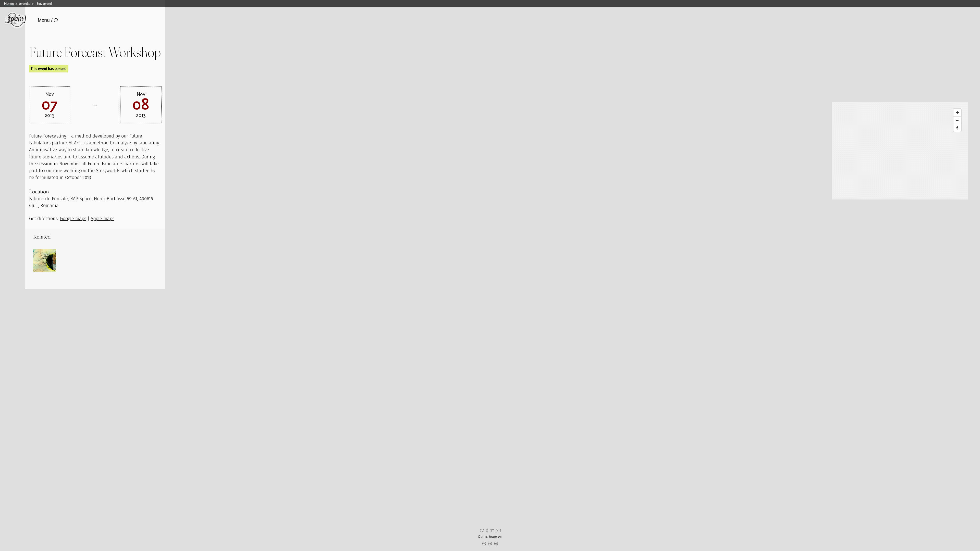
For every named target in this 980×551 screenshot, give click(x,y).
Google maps (73, 219)
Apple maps (102, 219)
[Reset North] (957, 128)
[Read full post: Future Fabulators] (44, 260)
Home (9, 3)
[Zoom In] (957, 112)
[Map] (900, 150)
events (24, 3)
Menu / (45, 20)
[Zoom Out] (957, 120)
